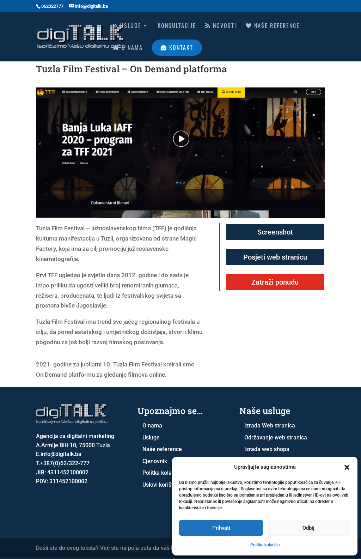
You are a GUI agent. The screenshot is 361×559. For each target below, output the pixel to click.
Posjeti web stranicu (275, 257)
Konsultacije (177, 26)
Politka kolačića (265, 544)
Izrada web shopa (266, 449)
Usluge (129, 26)
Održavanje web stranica (275, 437)
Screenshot (275, 232)
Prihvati (221, 528)
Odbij (308, 528)
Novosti (224, 26)
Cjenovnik (154, 461)
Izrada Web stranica (269, 425)
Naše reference (276, 26)
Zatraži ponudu (275, 282)
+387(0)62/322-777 (65, 463)
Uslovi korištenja (163, 484)
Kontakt (180, 47)
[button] (346, 467)
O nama (131, 48)
